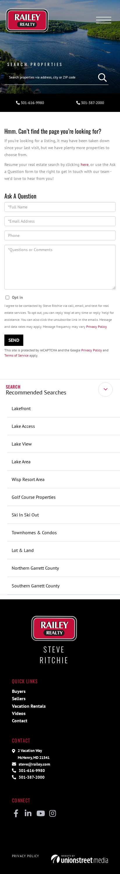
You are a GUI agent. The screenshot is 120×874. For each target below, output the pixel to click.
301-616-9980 (32, 102)
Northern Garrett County (35, 568)
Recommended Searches (36, 392)
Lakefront (21, 408)
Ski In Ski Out (25, 515)
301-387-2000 (92, 102)
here (85, 164)
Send (13, 340)
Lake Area (21, 461)
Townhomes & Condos (34, 532)
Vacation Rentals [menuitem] (29, 706)
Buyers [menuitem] (19, 691)
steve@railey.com (33, 764)
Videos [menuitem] (19, 713)
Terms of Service (16, 355)
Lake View (22, 444)
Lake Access (23, 426)
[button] (101, 77)
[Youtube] (40, 814)
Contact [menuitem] (19, 720)
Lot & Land (23, 550)
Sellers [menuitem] (19, 698)
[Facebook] (16, 814)
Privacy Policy (96, 326)
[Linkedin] (28, 814)
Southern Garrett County (35, 586)
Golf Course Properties (34, 497)
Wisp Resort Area (28, 479)
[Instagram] (53, 814)
